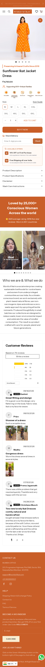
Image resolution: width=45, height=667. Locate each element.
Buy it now (22, 129)
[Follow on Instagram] (10, 584)
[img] (18, 391)
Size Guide (37, 102)
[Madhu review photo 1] (10, 469)
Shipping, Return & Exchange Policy (17, 596)
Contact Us (7, 599)
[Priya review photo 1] (11, 433)
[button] (10, 364)
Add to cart (30, 120)
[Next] (42, 247)
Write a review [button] (22, 356)
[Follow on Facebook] (3, 584)
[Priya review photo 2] (22, 433)
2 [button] (17, 540)
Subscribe (11, 639)
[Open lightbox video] (11, 250)
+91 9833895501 (9, 579)
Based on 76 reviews (15, 353)
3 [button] (22, 540)
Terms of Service (9, 607)
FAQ (4, 603)
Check (37, 141)
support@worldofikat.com (13, 574)
